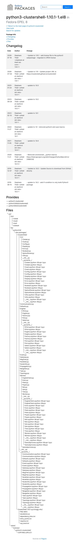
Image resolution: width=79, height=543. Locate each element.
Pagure (43, 539)
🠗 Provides (10, 39)
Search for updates (13, 31)
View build (10, 28)
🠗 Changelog (10, 37)
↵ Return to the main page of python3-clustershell (24, 26)
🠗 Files (8, 41)
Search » (68, 7)
